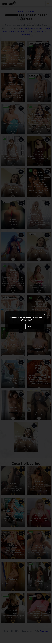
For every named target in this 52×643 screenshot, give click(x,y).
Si (11, 326)
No (29, 326)
